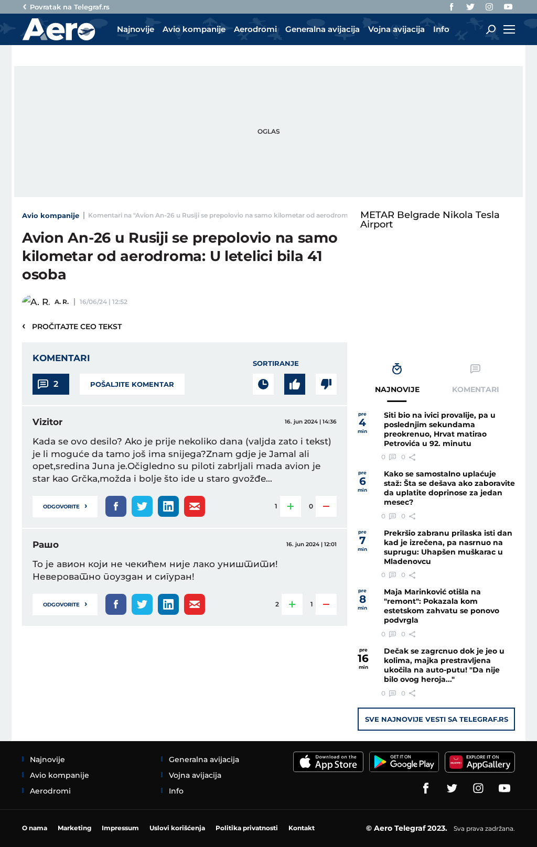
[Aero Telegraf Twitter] (470, 7)
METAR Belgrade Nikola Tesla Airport (430, 219)
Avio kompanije (50, 215)
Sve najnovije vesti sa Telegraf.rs (436, 719)
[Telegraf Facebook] (451, 7)
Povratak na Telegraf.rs (70, 7)
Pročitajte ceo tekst (72, 326)
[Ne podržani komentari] (326, 384)
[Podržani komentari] (294, 384)
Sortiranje (276, 363)
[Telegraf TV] (508, 7)
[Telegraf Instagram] (489, 7)
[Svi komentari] (263, 384)
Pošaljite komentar (132, 384)
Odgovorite (65, 506)
